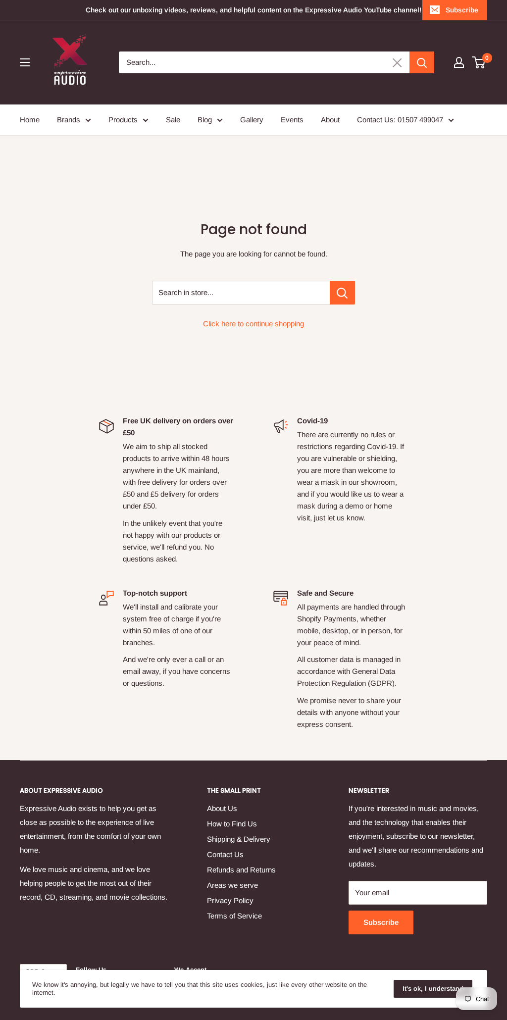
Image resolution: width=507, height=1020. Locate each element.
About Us (222, 808)
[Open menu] (25, 62)
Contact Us (225, 854)
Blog (205, 119)
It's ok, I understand (433, 988)
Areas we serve (232, 885)
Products (123, 119)
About (330, 119)
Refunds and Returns (241, 870)
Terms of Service (234, 916)
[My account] (459, 62)
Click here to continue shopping (253, 323)
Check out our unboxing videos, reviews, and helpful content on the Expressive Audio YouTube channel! (253, 10)
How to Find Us (232, 823)
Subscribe (462, 10)
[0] (479, 62)
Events (292, 119)
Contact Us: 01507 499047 (400, 119)
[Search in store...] (342, 293)
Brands (68, 119)
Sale (173, 119)
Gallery (251, 119)
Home (30, 119)
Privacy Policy (230, 900)
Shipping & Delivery (238, 839)
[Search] (421, 62)
